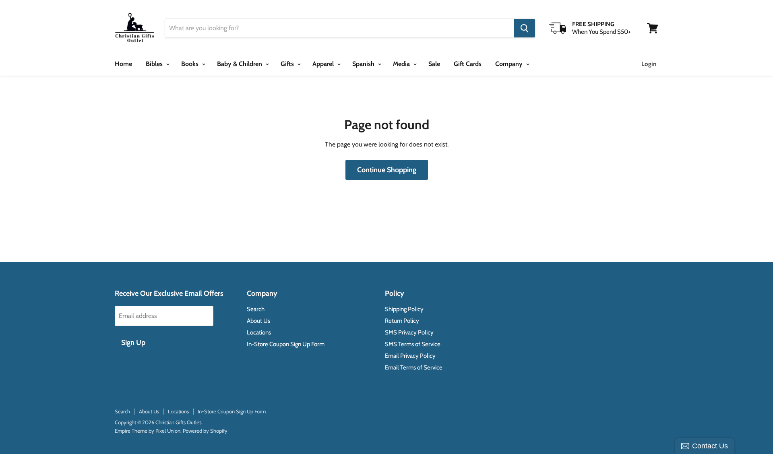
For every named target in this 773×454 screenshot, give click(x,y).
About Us (258, 320)
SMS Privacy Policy (409, 332)
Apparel (323, 64)
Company (509, 64)
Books (190, 64)
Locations (259, 332)
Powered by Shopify (205, 430)
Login (648, 64)
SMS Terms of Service (412, 344)
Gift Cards (468, 64)
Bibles (155, 64)
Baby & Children (240, 64)
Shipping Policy (404, 309)
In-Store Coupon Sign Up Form (285, 344)
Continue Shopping (386, 169)
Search (256, 309)
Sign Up (133, 342)
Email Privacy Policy (410, 355)
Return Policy (402, 320)
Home (123, 64)
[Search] (524, 28)
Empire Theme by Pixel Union (147, 430)
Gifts (288, 64)
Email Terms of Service (413, 367)
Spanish (364, 64)
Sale (434, 64)
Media (402, 64)
